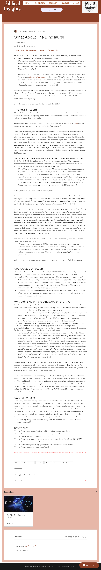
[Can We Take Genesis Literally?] (18, 504)
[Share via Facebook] (15, 475)
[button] (76, 3)
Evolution (39, 463)
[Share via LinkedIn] (25, 475)
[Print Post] (34, 475)
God (23, 463)
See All (95, 492)
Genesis (48, 463)
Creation (30, 463)
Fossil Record (67, 463)
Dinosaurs (57, 463)
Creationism (18, 468)
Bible (17, 463)
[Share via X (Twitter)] (20, 475)
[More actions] (86, 31)
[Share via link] (29, 475)
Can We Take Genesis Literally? (16, 516)
